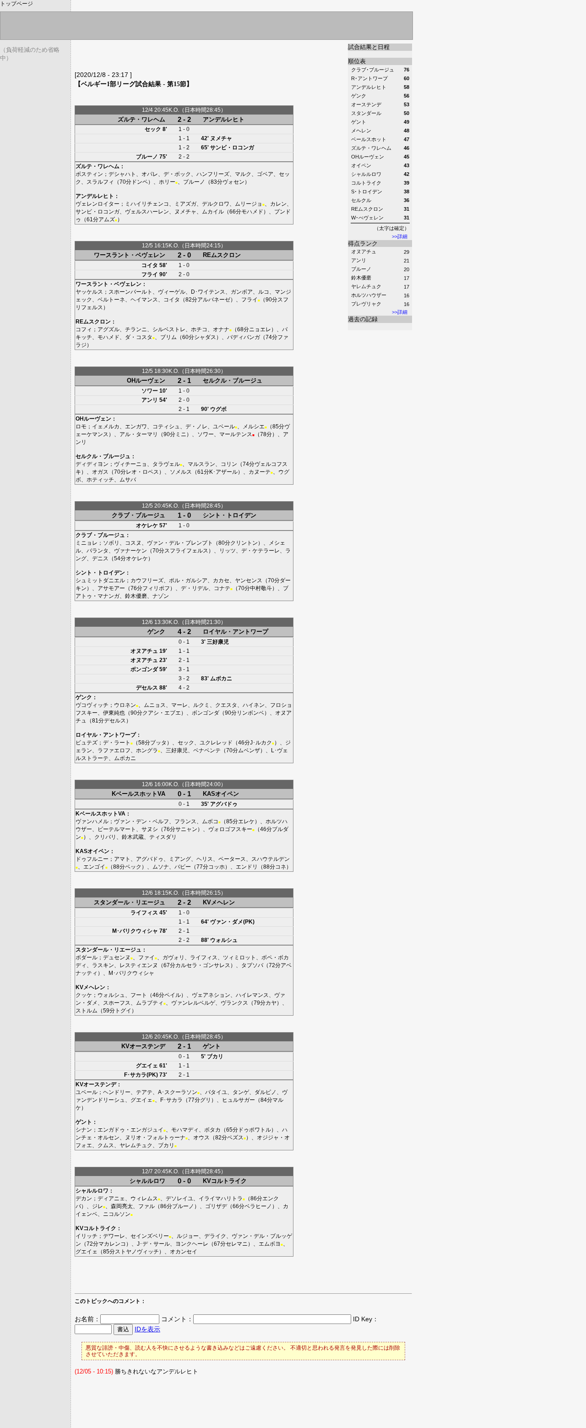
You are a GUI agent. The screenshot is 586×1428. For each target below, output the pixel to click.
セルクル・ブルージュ (232, 380)
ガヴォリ (173, 957)
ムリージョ (248, 204)
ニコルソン (116, 1214)
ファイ (146, 957)
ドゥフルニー (92, 859)
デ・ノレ (196, 426)
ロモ (81, 426)
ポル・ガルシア (188, 580)
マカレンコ (112, 1244)
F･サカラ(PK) (141, 1075)
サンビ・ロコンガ (232, 147)
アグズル (108, 329)
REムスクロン (222, 255)
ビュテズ (87, 742)
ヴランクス (234, 1003)
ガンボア (242, 292)
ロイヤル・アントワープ (235, 631)
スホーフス (116, 1003)
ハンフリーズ (212, 174)
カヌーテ (260, 472)
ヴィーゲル (171, 292)
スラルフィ (100, 182)
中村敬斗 (261, 588)
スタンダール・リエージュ (129, 902)
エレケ (246, 821)
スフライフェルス (186, 550)
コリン (229, 464)
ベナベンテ (207, 750)
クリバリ (105, 837)
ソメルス (181, 472)
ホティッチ (100, 479)
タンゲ (241, 1092)
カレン (278, 204)
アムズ (106, 219)
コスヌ (133, 543)
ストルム (87, 1010)
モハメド (252, 211)
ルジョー (188, 1236)
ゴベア (265, 174)
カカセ (221, 580)
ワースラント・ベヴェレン (129, 255)
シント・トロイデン (229, 515)
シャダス (205, 337)
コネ (280, 867)
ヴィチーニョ (130, 464)
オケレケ (147, 525)
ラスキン (103, 965)
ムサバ (127, 479)
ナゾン (160, 596)
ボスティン (89, 174)
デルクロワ (215, 204)
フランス (185, 821)
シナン (84, 1130)
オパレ (149, 174)
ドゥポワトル (254, 1130)
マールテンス (235, 434)
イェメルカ (105, 426)
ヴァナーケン (130, 550)
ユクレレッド (216, 742)
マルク (243, 174)
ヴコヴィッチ (92, 705)
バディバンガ (243, 337)
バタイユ (216, 1092)
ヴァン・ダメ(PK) (232, 922)
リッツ (227, 550)
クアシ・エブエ (161, 713)
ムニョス (155, 705)
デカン (84, 1198)
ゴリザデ (216, 1206)
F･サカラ (171, 1100)
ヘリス (204, 859)
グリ (205, 1100)
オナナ (221, 329)
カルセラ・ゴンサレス (202, 965)
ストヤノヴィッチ (137, 1251)
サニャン (186, 829)
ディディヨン (92, 464)
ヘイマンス (144, 299)
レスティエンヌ (138, 965)
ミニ (180, 434)
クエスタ (226, 705)
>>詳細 (399, 236)
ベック (133, 867)
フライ (149, 274)
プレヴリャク (366, 303)
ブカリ (215, 1056)
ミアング (180, 859)
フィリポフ (156, 588)
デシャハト (122, 174)
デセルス (147, 687)
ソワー (149, 391)
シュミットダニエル (100, 580)
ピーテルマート (117, 829)
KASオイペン (221, 793)
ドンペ (139, 182)
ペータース (232, 859)
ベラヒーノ (258, 1206)
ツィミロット (239, 957)
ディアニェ (111, 1198)
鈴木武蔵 (133, 837)
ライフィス (144, 912)
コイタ (149, 265)
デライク (215, 1236)
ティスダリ (163, 837)
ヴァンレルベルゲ (193, 1003)
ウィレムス (144, 1198)
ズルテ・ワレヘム (141, 119)
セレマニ (237, 1244)
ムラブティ (149, 1003)
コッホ (216, 867)
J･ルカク (261, 742)
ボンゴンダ (144, 669)
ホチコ (199, 329)
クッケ (84, 995)
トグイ (123, 1010)
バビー (182, 867)
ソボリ (111, 543)
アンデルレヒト (223, 119)
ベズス (235, 1137)
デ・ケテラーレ (260, 550)
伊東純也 (114, 713)
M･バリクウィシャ (135, 931)
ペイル (172, 995)
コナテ (222, 588)
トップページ (16, 3)
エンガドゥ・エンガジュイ (130, 1130)
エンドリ (247, 867)
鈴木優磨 (361, 277)
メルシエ (254, 426)
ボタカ (212, 1130)
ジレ (97, 1206)
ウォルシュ (224, 940)
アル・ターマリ (138, 434)
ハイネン (254, 705)
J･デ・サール (153, 1244)
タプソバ (252, 965)
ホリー (167, 182)
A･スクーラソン (177, 1092)
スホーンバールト (130, 292)
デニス (100, 558)
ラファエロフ (114, 750)
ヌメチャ (221, 138)
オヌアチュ (363, 251)
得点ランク (363, 243)
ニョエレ (260, 329)
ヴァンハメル (92, 821)
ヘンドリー (116, 1092)
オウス (201, 1137)
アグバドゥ (224, 804)
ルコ (263, 292)
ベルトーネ (111, 299)
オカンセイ (183, 1251)
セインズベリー (149, 1236)
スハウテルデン (270, 859)
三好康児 (218, 642)
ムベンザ (249, 750)
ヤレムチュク (366, 286)
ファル (146, 1206)
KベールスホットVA (138, 793)
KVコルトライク (225, 1180)
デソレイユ (179, 1198)
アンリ (358, 260)
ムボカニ (221, 678)
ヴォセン (233, 182)
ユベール (224, 426)
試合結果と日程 (369, 47)
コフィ (84, 329)
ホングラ (147, 750)
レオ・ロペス (142, 472)
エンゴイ (94, 867)
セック (153, 129)
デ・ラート (116, 742)
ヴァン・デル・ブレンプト (180, 543)
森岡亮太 (122, 1206)
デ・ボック (177, 174)
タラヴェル (166, 464)
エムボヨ (270, 1244)
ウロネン (125, 705)
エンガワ (136, 426)
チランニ (136, 329)
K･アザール (223, 472)
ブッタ (158, 742)
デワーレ (114, 1236)
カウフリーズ (146, 580)
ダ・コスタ (138, 337)
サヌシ (149, 829)
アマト (122, 859)
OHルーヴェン (146, 380)
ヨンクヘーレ (191, 1244)
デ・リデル (194, 588)
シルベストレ (168, 329)
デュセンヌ (116, 957)
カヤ (271, 1003)
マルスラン (201, 464)
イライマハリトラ (221, 1198)
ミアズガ (185, 204)
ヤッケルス (89, 292)
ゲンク (156, 631)
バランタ (98, 550)
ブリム (168, 337)
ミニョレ (87, 543)
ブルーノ (361, 269)
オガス (100, 472)
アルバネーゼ (213, 299)
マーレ (179, 705)
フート (138, 995)
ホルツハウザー (368, 295)
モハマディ (185, 1130)
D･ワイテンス (208, 292)
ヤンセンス (248, 580)
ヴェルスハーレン (147, 211)
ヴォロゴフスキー (230, 829)
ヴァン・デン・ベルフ (141, 821)
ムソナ (160, 867)
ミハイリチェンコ (147, 204)
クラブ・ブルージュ (138, 515)
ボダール (87, 957)
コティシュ (166, 426)
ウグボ (218, 409)
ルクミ (201, 705)
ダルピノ (266, 1092)
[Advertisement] (182, 57)
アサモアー (111, 588)
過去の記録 (363, 319)
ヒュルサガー (238, 1100)
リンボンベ (250, 713)
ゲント (212, 1046)
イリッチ (87, 1236)
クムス (106, 1145)
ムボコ (210, 821)
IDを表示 (147, 1329)
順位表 (357, 61)
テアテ (144, 1092)
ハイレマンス (252, 995)
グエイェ (147, 1065)
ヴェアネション (211, 995)
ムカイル (213, 211)
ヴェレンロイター (97, 204)
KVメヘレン (219, 902)
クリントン (244, 543)
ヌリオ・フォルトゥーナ (155, 1137)
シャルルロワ (147, 1180)
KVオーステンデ (143, 1046)
